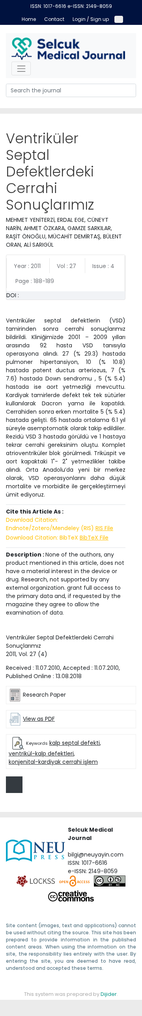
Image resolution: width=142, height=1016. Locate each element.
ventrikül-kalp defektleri (41, 753)
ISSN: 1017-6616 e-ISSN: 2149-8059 (71, 6)
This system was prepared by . (71, 994)
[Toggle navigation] (21, 68)
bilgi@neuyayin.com (95, 855)
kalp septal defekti (74, 743)
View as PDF (39, 719)
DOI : (12, 295)
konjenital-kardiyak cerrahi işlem (53, 762)
